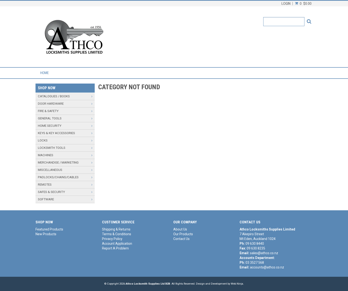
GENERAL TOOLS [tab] (50, 118)
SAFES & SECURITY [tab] (51, 192)
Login (285, 3)
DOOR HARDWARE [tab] (51, 103)
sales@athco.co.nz (264, 253)
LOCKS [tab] (43, 140)
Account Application (117, 243)
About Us (180, 229)
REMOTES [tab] (45, 184)
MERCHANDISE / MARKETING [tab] (58, 162)
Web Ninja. (237, 283)
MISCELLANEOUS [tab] (50, 170)
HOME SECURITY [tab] (49, 125)
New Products (46, 234)
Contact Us (181, 239)
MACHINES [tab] (45, 155)
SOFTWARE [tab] (46, 199)
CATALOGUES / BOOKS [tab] (54, 96)
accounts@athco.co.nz (267, 267)
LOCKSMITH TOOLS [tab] (51, 148)
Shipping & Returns (116, 229)
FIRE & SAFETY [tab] (48, 111)
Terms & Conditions (116, 234)
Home (44, 73)
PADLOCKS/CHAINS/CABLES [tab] (58, 177)
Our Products (183, 234)
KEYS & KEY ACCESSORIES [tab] (56, 133)
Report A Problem (115, 248)
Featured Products (49, 229)
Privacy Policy (112, 239)
